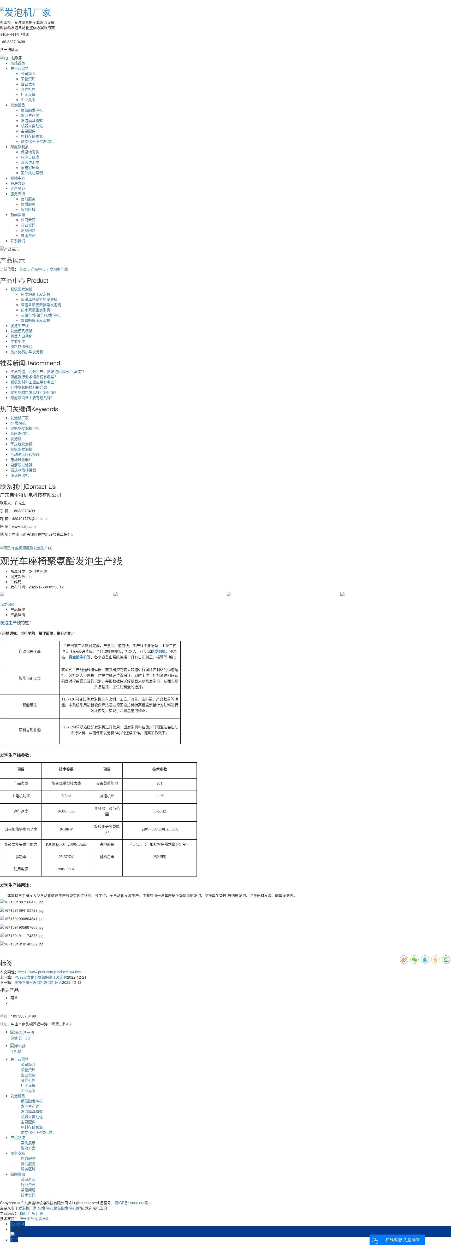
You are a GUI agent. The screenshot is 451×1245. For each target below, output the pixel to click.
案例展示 (28, 1142)
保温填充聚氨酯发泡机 (39, 299)
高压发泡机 (19, 433)
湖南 (23, 1213)
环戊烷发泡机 (21, 443)
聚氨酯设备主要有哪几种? (31, 397)
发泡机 (15, 438)
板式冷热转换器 (23, 469)
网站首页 (17, 63)
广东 (31, 1213)
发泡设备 (17, 104)
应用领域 (17, 1137)
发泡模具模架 (32, 120)
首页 (23, 269)
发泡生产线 (30, 115)
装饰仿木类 (30, 162)
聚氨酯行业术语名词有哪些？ (34, 376)
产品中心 (38, 269)
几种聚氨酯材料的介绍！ (30, 387)
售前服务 (28, 198)
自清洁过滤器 (21, 464)
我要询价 (7, 604)
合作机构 (28, 89)
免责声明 (42, 1218)
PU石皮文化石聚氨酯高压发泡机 (41, 977)
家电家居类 (30, 167)
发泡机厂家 (19, 417)
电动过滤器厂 (21, 459)
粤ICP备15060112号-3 (133, 1202)
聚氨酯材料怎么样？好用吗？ (34, 392)
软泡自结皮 (30, 157)
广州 (39, 1213)
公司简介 (28, 73)
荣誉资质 (28, 78)
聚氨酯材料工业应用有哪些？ (34, 381)
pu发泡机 (18, 422)
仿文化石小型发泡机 (37, 141)
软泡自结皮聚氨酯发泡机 (41, 304)
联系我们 (17, 240)
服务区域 (28, 209)
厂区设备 (28, 94)
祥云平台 (26, 1218)
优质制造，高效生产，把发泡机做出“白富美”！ (48, 371)
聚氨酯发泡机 (32, 110)
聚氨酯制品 (19, 146)
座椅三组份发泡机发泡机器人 (38, 982)
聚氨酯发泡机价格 (25, 428)
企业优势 (28, 83)
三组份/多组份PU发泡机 (40, 315)
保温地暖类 (30, 151)
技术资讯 (28, 235)
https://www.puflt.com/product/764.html (50, 971)
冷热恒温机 (19, 475)
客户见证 (17, 188)
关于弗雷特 (19, 68)
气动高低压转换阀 (25, 454)
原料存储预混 (32, 136)
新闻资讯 (17, 214)
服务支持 (17, 193)
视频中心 (17, 177)
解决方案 (17, 183)
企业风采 (28, 99)
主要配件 (28, 130)
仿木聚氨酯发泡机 (35, 309)
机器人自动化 (32, 125)
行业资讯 (28, 224)
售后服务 (28, 204)
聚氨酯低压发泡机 (35, 320)
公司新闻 (28, 219)
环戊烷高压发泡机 (35, 294)
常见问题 (28, 230)
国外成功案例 (32, 172)
